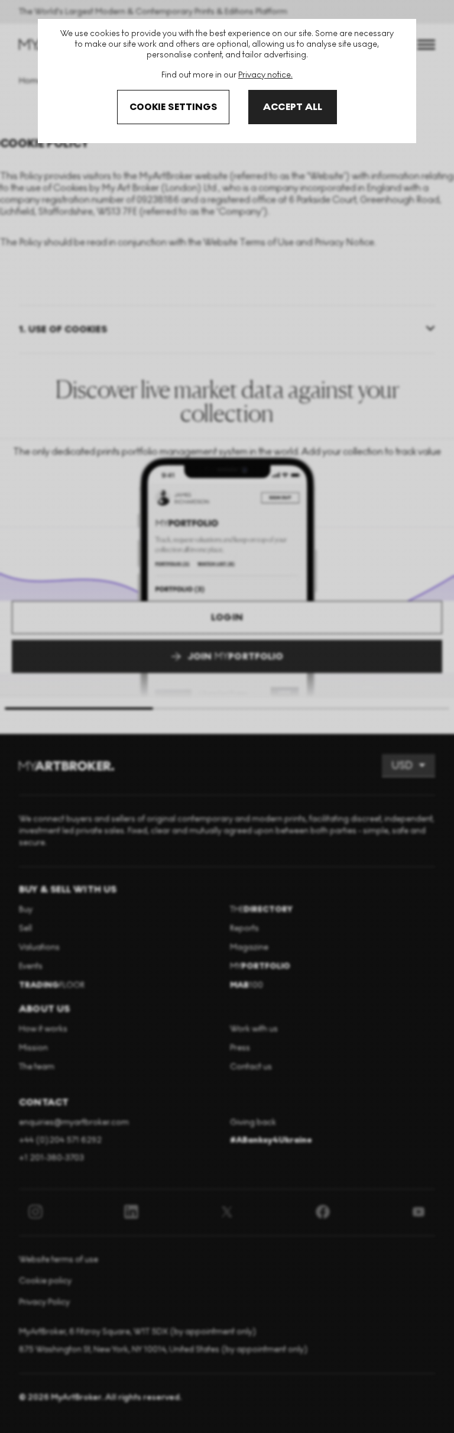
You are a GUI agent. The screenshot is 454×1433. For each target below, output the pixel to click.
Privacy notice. (265, 75)
